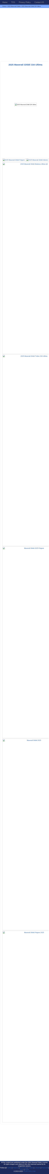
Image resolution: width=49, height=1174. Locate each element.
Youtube (30, 1168)
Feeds (27, 1169)
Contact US (39, 2)
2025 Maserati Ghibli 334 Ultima (25, 64)
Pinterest (16, 1168)
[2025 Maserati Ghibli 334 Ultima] (25, 104)
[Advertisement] (24, 34)
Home (4, 2)
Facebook (23, 1168)
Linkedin (37, 1168)
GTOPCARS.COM (29, 1171)
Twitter (9, 1168)
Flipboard (44, 1168)
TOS (13, 2)
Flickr (22, 1169)
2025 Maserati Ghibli (14, 6)
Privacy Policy (25, 2)
